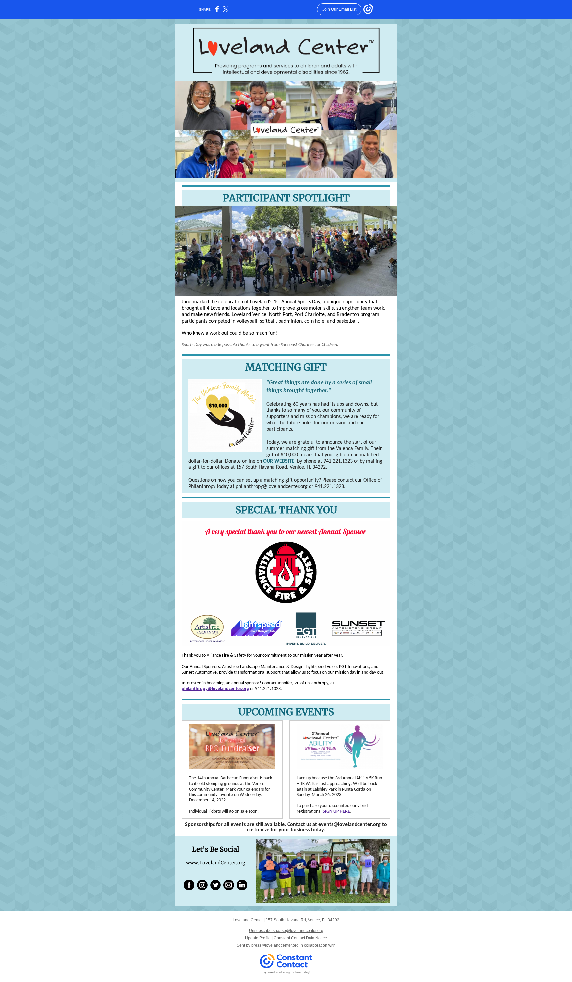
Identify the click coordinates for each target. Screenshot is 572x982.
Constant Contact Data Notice (300, 938)
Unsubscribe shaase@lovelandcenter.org (286, 930)
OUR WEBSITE (278, 461)
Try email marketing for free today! (286, 972)
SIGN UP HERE (336, 811)
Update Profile (258, 938)
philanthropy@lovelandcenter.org (215, 688)
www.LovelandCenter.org (215, 863)
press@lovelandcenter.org (275, 945)
